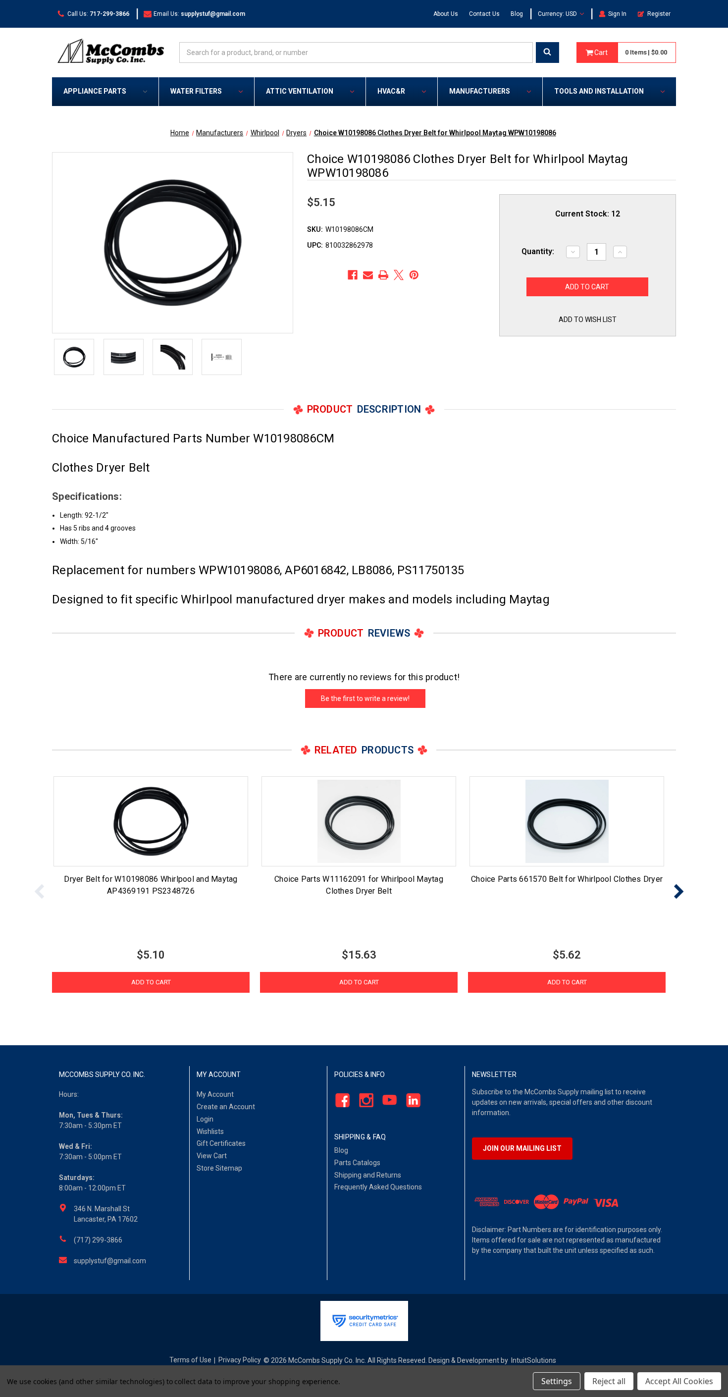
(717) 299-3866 (98, 1240)
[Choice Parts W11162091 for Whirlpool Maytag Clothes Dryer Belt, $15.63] (358, 821)
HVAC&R (391, 91)
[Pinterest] (414, 275)
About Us (445, 13)
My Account (215, 1094)
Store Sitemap (219, 1168)
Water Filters (196, 91)
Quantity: (537, 251)
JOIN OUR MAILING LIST (522, 1148)
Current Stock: (587, 213)
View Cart (212, 1156)
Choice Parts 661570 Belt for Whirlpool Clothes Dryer (567, 879)
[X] (399, 275)
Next (678, 891)
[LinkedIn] (410, 1100)
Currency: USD (558, 13)
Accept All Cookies (679, 1381)
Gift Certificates (221, 1143)
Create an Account (226, 1107)
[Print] (383, 275)
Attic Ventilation (299, 91)
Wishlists (210, 1131)
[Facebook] (353, 275)
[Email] (368, 275)
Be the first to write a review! (365, 698)
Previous (39, 891)
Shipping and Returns (367, 1175)
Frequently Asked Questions (378, 1187)
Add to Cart (151, 982)
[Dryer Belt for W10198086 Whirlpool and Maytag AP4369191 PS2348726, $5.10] (150, 821)
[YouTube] (387, 1100)
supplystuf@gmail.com (110, 1261)
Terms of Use (190, 1360)
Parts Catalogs (357, 1163)
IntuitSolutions (533, 1360)
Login (205, 1119)
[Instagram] (363, 1100)
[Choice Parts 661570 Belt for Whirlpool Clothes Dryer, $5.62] (566, 821)
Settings (556, 1381)
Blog (517, 13)
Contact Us (484, 13)
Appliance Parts (94, 91)
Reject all (608, 1381)
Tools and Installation (599, 91)
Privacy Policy (239, 1360)
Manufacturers (479, 91)
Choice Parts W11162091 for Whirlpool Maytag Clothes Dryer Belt (358, 885)
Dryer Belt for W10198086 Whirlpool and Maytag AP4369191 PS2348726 (150, 885)
